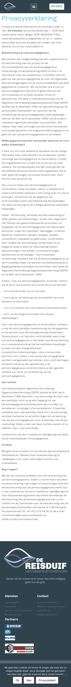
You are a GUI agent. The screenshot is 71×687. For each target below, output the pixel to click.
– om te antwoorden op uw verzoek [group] (23, 291)
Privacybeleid (47, 680)
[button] (34, 7)
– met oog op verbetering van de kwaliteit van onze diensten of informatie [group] (33, 299)
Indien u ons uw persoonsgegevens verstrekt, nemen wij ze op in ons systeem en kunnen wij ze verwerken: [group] (34, 282)
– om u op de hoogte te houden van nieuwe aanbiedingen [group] (28, 316)
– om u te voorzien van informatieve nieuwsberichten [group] (34, 307)
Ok (17, 680)
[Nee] (66, 675)
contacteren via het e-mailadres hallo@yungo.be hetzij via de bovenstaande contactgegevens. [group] (35, 436)
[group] (35, 53)
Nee (28, 680)
